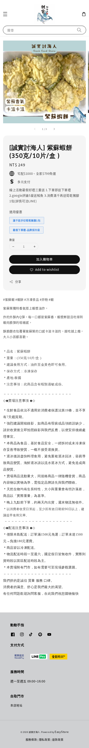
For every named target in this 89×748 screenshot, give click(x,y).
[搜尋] (79, 30)
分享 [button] (18, 281)
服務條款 (31, 739)
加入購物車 (44, 259)
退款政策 (58, 739)
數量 (12, 240)
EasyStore (62, 732)
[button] (5, 14)
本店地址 (16, 705)
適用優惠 (15, 212)
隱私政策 (44, 739)
